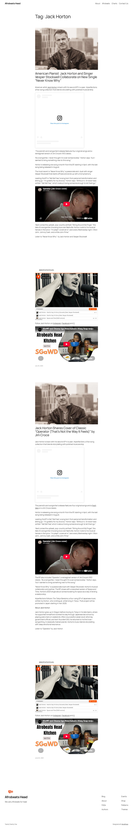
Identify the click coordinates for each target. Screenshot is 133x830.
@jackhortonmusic (46, 270)
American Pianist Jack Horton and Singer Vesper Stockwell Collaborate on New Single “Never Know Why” (66, 77)
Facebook (66, 323)
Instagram (57, 323)
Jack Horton (52, 87)
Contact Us (123, 3)
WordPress (125, 824)
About (97, 3)
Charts (114, 3)
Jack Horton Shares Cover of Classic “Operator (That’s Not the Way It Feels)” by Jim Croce (65, 431)
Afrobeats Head (12, 3)
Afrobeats (106, 3)
